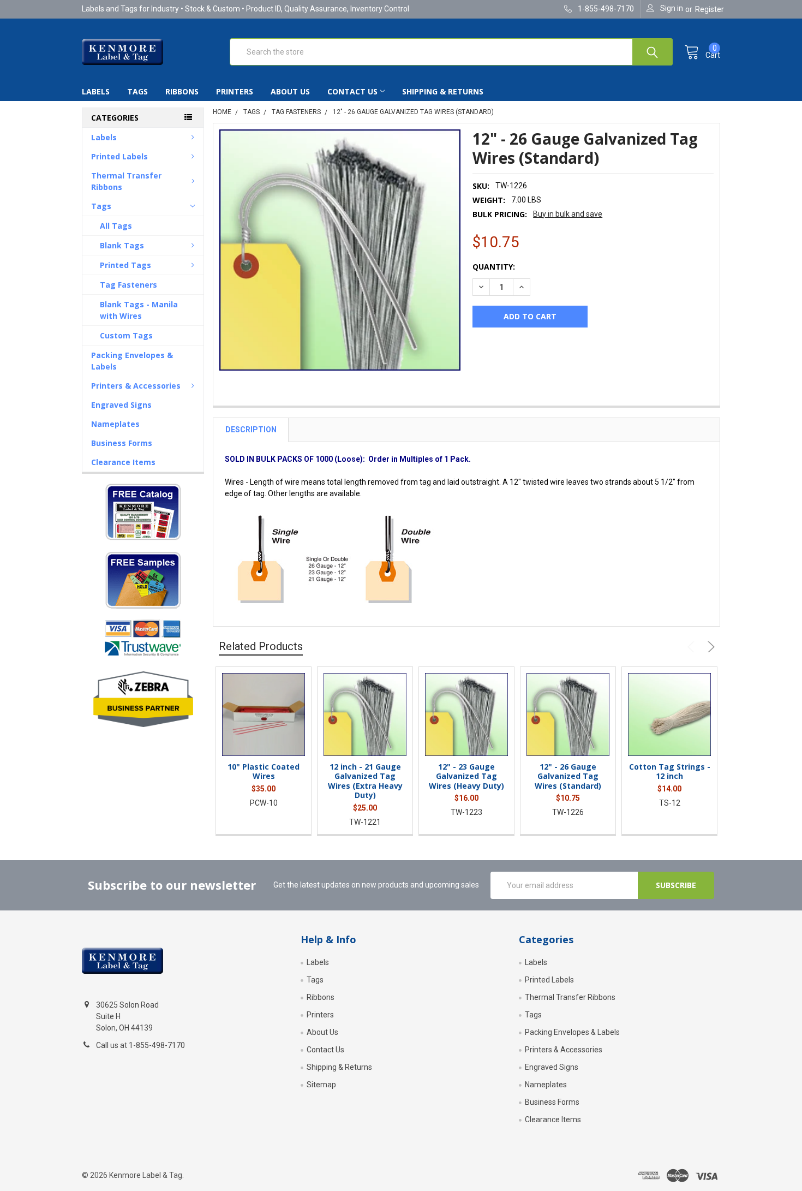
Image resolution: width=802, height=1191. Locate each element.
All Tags (116, 226)
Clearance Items (123, 462)
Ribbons (182, 91)
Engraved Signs (121, 405)
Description (251, 429)
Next (709, 647)
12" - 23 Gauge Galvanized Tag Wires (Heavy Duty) (466, 776)
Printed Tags (125, 265)
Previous (693, 647)
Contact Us (352, 91)
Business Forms (121, 443)
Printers (234, 91)
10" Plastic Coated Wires (264, 771)
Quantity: (493, 266)
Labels (96, 91)
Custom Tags (126, 335)
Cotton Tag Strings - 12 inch (669, 771)
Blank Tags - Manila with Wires (139, 310)
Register (709, 9)
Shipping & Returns (442, 91)
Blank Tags (122, 245)
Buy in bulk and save (567, 214)
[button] (142, 511)
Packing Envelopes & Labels (132, 361)
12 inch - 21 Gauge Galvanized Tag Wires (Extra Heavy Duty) (365, 781)
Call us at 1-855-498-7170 (140, 1045)
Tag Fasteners (128, 284)
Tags (137, 91)
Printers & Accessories (136, 385)
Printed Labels (119, 156)
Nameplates (115, 424)
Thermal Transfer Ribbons (126, 181)
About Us (290, 91)
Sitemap (321, 1084)
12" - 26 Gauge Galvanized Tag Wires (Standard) (568, 776)
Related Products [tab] (261, 646)
